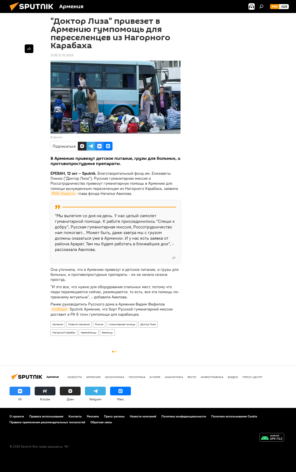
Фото (191, 377)
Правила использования (46, 416)
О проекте (17, 416)
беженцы (107, 332)
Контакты (75, 416)
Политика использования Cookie (234, 416)
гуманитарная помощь (122, 324)
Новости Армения (79, 324)
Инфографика (212, 377)
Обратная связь (101, 422)
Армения (57, 324)
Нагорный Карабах (63, 332)
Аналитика (174, 377)
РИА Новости (63, 193)
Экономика (114, 377)
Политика (137, 377)
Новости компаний (143, 416)
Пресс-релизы (114, 416)
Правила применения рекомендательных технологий (47, 422)
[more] (173, 257)
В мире (155, 377)
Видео (233, 377)
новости (74, 377)
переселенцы (89, 332)
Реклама (93, 416)
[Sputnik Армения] (33, 12)
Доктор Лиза (148, 324)
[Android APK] (271, 438)
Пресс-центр (252, 377)
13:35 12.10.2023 (61, 55)
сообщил (59, 309)
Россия (99, 324)
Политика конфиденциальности (183, 416)
